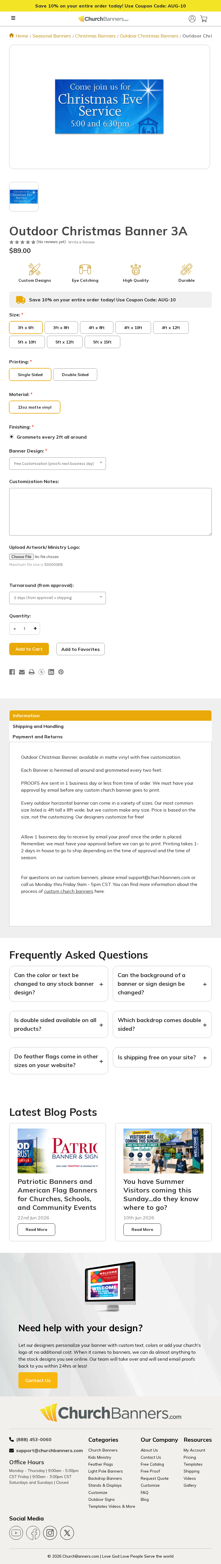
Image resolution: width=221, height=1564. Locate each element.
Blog (145, 1499)
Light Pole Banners (105, 1471)
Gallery (190, 1485)
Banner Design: (28, 451)
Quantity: (20, 616)
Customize (97, 1492)
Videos (190, 1478)
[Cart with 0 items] (203, 18)
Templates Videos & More (111, 1506)
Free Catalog (152, 1464)
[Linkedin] (51, 672)
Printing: (20, 362)
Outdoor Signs (101, 1499)
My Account (194, 1449)
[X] (41, 672)
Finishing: (21, 427)
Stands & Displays (105, 1485)
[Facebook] (12, 672)
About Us (149, 1449)
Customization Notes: (34, 481)
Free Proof (150, 1471)
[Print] (32, 672)
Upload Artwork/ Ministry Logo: (44, 547)
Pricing (190, 1457)
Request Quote (155, 1478)
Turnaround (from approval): (41, 585)
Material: (21, 394)
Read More (36, 1229)
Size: (16, 315)
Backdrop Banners (105, 1478)
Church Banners (103, 1449)
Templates (193, 1464)
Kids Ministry (99, 1457)
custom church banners (68, 891)
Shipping (191, 1471)
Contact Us (38, 1380)
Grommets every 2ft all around (52, 437)
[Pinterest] (61, 672)
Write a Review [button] (81, 242)
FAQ (144, 1492)
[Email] (22, 672)
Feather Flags (100, 1464)
